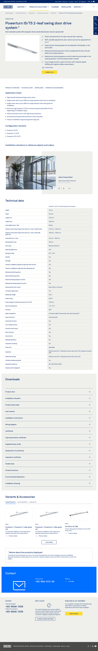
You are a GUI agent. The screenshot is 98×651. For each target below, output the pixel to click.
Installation (66, 7)
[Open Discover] (26, 6)
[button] (83, 1)
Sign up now (74, 613)
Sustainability (58, 1)
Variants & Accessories (54, 88)
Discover (20, 7)
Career (76, 1)
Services (77, 7)
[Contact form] (95, 28)
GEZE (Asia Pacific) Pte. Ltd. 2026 (21, 646)
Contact (8, 601)
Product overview (12, 88)
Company (71, 1)
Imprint (68, 646)
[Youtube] (94, 1)
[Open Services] (82, 6)
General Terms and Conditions (37, 646)
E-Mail (10, 558)
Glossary (63, 646)
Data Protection (48, 646)
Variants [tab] (32, 502)
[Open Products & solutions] (48, 6)
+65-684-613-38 (44, 581)
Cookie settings (56, 646)
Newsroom (65, 1)
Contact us (49, 72)
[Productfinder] (95, 19)
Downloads (39, 88)
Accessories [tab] (22, 502)
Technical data (27, 88)
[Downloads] (95, 33)
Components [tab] (10, 502)
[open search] (93, 6)
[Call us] (95, 23)
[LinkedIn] (91, 1)
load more (49, 542)
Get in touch (39, 601)
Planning (55, 7)
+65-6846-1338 (14, 606)
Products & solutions (38, 7)
